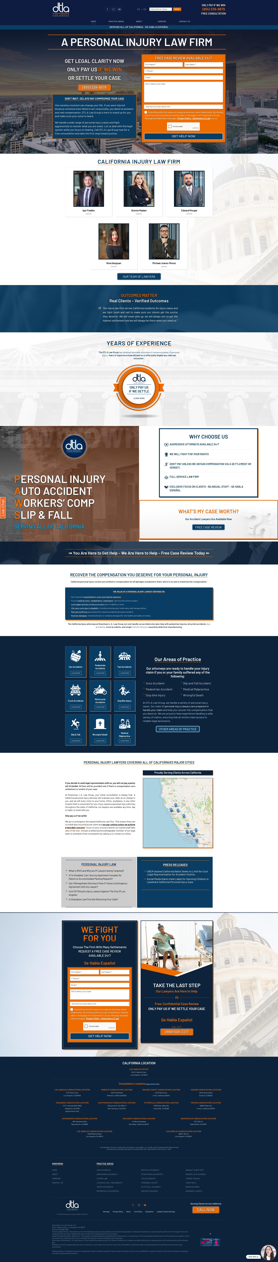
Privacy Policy (118, 1212)
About (139, 21)
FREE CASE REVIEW (208, 527)
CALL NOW (206, 1209)
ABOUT (55, 1174)
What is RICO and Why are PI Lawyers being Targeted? (96, 870)
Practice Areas (116, 21)
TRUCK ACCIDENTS (105, 1187)
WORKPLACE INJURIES (196, 1174)
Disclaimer (150, 1212)
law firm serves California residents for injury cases (144, 308)
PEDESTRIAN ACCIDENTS (152, 1174)
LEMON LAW (102, 1178)
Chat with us (253, 1257)
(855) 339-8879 (94, 87)
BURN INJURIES (192, 1187)
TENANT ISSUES (193, 1178)
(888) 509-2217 (177, 1032)
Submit (177, 9)
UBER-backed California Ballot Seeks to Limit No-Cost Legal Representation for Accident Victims (177, 873)
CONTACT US (57, 1182)
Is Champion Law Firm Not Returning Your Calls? (93, 899)
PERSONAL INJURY (149, 1182)
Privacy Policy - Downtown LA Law (194, 118)
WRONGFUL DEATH (194, 1191)
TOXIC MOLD (191, 1182)
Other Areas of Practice (178, 729)
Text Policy (138, 1212)
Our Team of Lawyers (139, 276)
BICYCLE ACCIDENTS (150, 1170)
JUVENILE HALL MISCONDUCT (110, 1182)
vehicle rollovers (140, 627)
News (128, 1212)
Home (93, 21)
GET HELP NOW (183, 136)
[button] (178, 810)
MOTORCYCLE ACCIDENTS (108, 1191)
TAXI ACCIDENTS (148, 1178)
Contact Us (184, 21)
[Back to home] (61, 9)
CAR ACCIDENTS (104, 1170)
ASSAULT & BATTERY (195, 1170)
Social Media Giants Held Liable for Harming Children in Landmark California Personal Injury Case (178, 880)
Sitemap (106, 1212)
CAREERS (56, 1178)
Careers (162, 21)
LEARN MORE (139, 398)
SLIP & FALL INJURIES (151, 1187)
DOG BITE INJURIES (149, 1191)
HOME (54, 1170)
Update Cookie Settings (166, 1212)
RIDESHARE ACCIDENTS (107, 1174)
